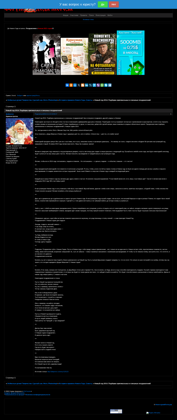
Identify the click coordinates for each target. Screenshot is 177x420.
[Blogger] (82, 85)
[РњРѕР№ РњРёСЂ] (75, 85)
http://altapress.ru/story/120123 (57, 371)
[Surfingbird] (94, 85)
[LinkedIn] (86, 85)
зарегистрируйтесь (33, 95)
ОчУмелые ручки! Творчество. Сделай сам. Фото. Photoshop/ (32, 100)
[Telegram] (109, 85)
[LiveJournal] (90, 85)
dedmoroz (10, 114)
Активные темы (88, 19)
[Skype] (106, 85)
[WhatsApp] (102, 85)
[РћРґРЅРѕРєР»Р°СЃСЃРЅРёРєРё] (71, 85)
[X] (78, 85)
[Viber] (98, 85)
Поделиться (39, 114)
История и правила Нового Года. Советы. (76, 100)
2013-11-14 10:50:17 (50, 114)
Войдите (20, 95)
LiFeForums (27, 391)
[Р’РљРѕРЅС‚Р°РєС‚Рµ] (67, 85)
